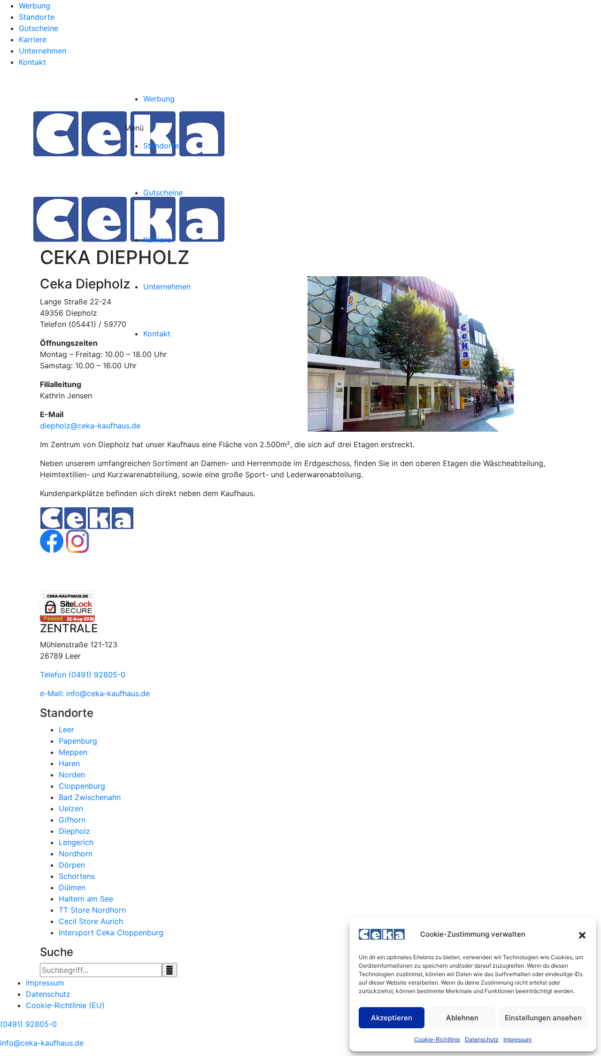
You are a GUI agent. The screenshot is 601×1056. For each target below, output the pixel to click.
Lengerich (76, 842)
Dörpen (72, 865)
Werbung (34, 5)
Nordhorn (75, 853)
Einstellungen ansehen (543, 1017)
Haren (69, 763)
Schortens (77, 876)
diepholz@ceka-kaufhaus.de (90, 425)
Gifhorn (72, 819)
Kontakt (32, 62)
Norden (72, 774)
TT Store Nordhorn (92, 910)
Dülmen (72, 887)
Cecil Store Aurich (91, 921)
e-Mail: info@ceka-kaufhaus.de (95, 693)
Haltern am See (86, 898)
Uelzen (71, 808)
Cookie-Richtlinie (437, 1039)
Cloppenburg (82, 786)
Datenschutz (482, 1039)
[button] (582, 934)
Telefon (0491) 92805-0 (82, 674)
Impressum (517, 1039)
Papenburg (78, 740)
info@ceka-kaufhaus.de (42, 1043)
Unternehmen (42, 50)
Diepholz (74, 831)
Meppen (73, 752)
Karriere (32, 39)
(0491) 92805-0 (28, 1024)
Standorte (36, 17)
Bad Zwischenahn (90, 797)
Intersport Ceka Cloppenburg (111, 932)
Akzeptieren (391, 1017)
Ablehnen (462, 1017)
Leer (66, 729)
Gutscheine (38, 28)
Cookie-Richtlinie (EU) (65, 1005)
